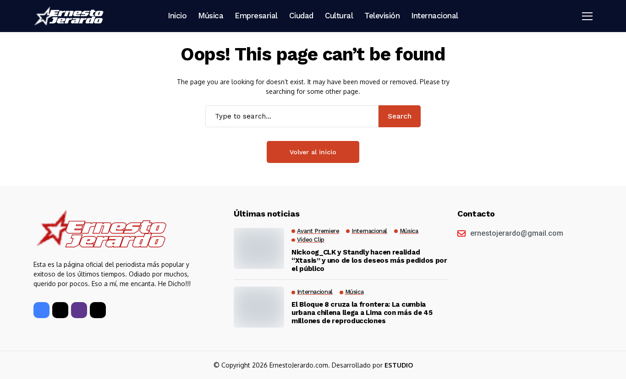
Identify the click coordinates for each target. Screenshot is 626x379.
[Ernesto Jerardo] (70, 16)
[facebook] (41, 310)
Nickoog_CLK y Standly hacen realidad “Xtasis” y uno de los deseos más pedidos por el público (369, 260)
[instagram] (79, 310)
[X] (60, 310)
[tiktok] (98, 310)
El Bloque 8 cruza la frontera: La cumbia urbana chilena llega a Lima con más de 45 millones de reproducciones (362, 312)
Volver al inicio (313, 152)
